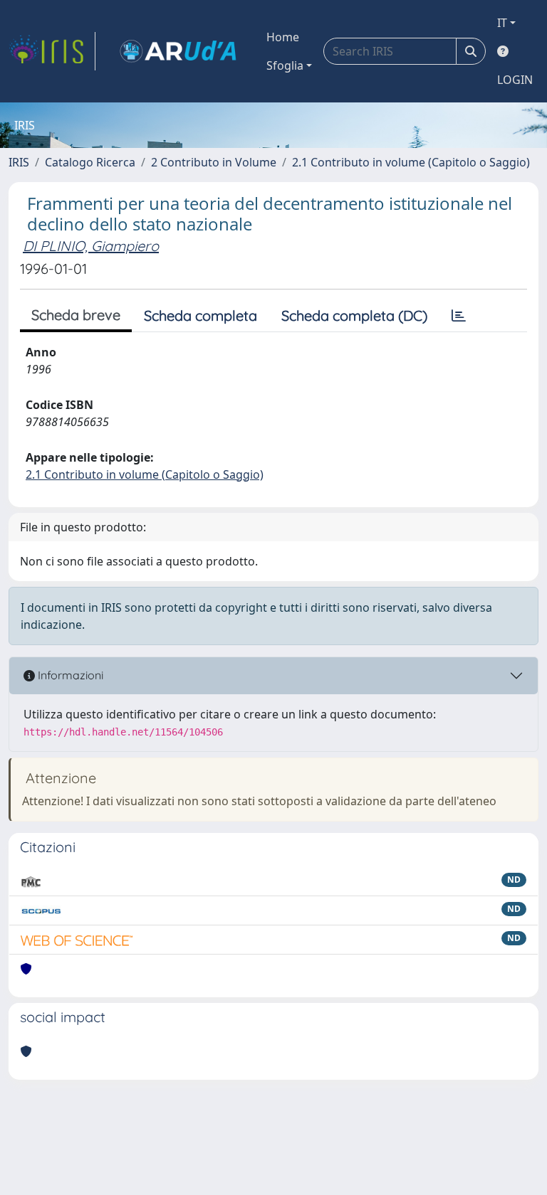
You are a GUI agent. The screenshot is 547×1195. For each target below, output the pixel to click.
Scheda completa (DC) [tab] (354, 315)
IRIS (19, 162)
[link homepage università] (178, 51)
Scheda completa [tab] (200, 315)
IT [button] (502, 23)
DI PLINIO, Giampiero (91, 246)
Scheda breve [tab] (75, 315)
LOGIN (515, 79)
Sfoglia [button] (284, 65)
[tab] (458, 316)
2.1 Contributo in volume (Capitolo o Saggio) (411, 162)
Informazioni (69, 675)
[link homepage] (52, 51)
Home (282, 37)
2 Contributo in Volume (213, 162)
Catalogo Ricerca (90, 162)
